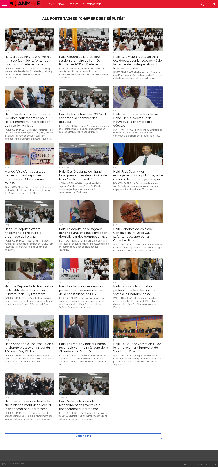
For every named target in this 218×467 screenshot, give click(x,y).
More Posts (83, 436)
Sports (74, 4)
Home (50, 4)
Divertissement (92, 4)
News (61, 4)
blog (186, 464)
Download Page (201, 464)
